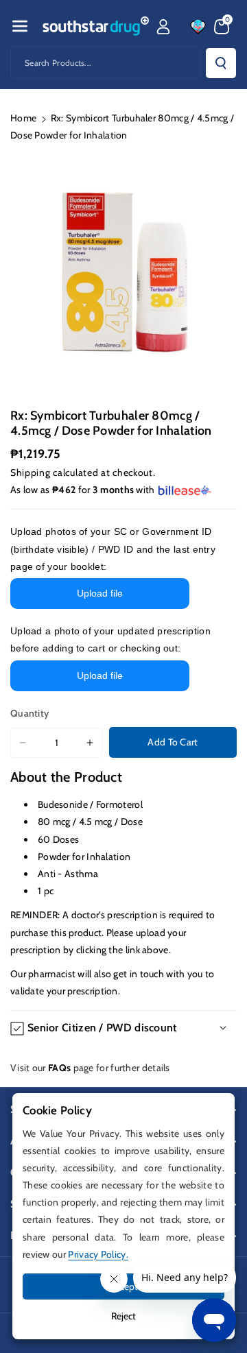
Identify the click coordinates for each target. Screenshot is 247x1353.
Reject (123, 1316)
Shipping (30, 472)
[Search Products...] (221, 63)
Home (23, 118)
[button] (20, 26)
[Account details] (163, 27)
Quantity (29, 713)
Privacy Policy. (98, 1254)
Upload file (100, 593)
